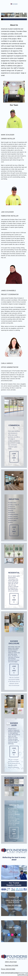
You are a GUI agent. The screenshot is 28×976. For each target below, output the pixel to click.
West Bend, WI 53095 (11, 965)
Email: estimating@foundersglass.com (12, 972)
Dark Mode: (22, 974)
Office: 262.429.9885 (14, 905)
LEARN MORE (14, 457)
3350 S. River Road (11, 962)
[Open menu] (2, 19)
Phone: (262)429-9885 (8, 969)
